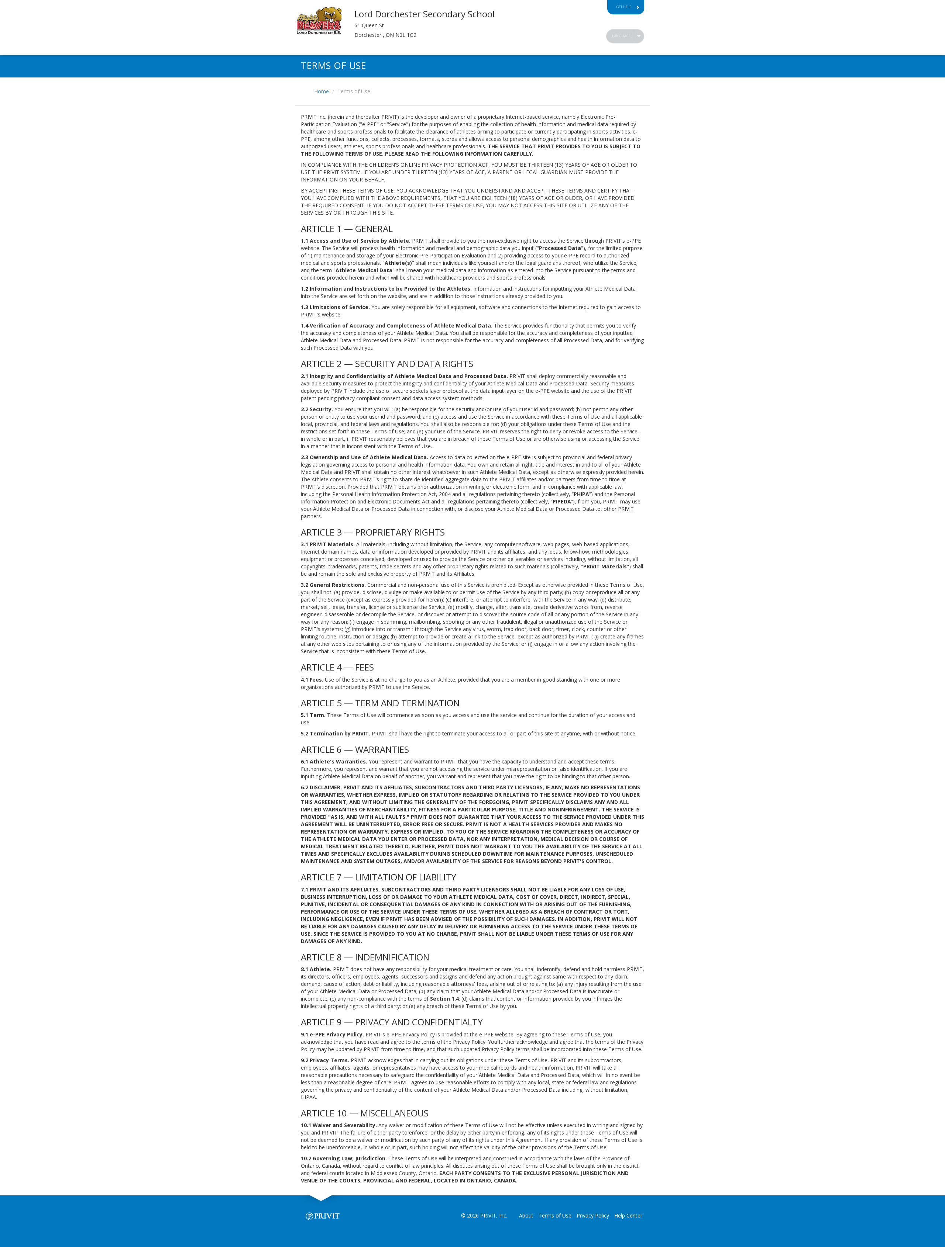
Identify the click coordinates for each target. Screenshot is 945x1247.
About (526, 1215)
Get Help (623, 6)
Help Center (628, 1215)
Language (621, 36)
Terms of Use (555, 1215)
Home (321, 91)
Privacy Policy (593, 1215)
